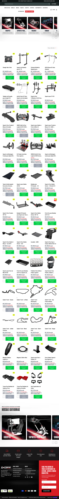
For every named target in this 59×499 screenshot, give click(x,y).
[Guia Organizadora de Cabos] (36, 378)
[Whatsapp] (25, 477)
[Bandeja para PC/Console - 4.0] (36, 175)
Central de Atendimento (17, 468)
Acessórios (45, 7)
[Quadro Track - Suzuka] (8, 291)
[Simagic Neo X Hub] (8, 59)
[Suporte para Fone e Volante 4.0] (36, 349)
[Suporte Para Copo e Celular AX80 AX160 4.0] (50, 233)
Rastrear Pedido (16, 472)
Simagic (17, 7)
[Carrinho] (56, 9)
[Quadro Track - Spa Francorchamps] (50, 291)
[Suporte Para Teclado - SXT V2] (8, 204)
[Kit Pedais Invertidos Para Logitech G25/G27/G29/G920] (22, 145)
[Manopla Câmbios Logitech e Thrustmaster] (8, 349)
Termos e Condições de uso (22, 497)
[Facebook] (29, 477)
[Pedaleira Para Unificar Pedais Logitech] (36, 262)
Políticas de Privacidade (13, 497)
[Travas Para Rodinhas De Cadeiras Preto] (8, 378)
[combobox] (27, 4)
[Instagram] (27, 477)
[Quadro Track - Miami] (22, 320)
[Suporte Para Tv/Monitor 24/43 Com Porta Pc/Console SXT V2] (36, 88)
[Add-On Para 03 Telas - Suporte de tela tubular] (22, 88)
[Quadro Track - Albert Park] (36, 320)
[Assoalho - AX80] (36, 233)
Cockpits (27, 7)
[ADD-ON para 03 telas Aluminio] (50, 59)
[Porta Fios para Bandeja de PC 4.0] (50, 204)
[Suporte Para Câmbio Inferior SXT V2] (36, 204)
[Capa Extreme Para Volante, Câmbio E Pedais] (50, 262)
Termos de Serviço (5, 497)
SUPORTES (32, 7)
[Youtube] (31, 477)
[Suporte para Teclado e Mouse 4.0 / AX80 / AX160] (50, 116)
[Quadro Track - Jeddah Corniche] (8, 320)
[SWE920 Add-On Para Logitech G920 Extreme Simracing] (36, 145)
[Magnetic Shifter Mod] (22, 349)
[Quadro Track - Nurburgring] (36, 291)
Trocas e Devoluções (17, 474)
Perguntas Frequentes (17, 470)
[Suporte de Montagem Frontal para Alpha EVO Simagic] (8, 145)
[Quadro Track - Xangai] (50, 320)
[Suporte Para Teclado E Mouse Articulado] (8, 116)
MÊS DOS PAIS (7, 7)
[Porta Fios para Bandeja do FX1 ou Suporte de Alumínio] (22, 262)
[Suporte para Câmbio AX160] (22, 175)
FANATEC (22, 7)
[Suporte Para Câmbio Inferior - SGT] (22, 233)
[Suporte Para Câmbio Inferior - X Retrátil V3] (50, 175)
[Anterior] (53, 37)
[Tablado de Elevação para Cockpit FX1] (8, 88)
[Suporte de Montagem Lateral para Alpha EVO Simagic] (50, 145)
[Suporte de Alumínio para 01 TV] (22, 59)
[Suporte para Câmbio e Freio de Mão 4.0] (36, 116)
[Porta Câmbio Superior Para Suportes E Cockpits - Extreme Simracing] (50, 349)
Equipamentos (38, 7)
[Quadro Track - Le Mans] (22, 291)
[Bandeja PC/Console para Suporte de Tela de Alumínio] (22, 204)
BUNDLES (13, 7)
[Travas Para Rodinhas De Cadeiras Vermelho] (22, 378)
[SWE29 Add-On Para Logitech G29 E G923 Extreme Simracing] (22, 116)
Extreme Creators (16, 476)
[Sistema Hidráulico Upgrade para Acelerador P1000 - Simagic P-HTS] (36, 59)
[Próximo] (56, 37)
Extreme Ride (21, 11)
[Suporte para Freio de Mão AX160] (8, 262)
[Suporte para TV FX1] (50, 88)
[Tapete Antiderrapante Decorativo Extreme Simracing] (8, 175)
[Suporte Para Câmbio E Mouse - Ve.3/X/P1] (8, 233)
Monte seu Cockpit (29, 11)
